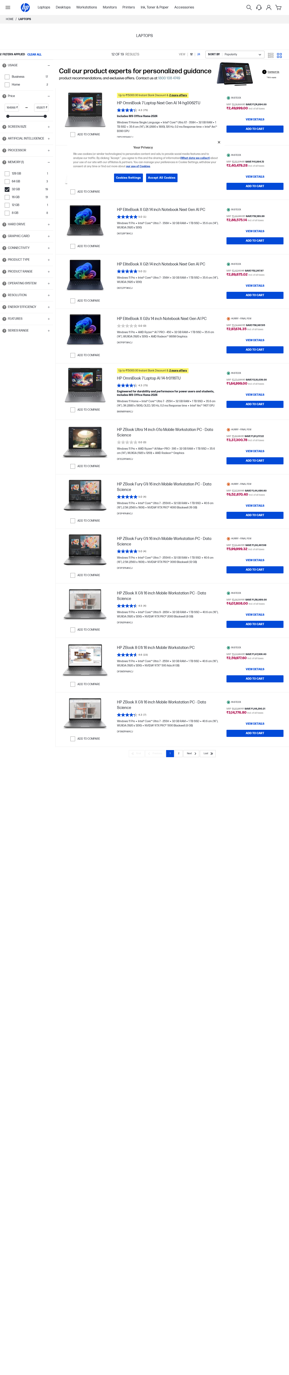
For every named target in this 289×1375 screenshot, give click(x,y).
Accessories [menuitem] (184, 7)
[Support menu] (259, 7)
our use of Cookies (138, 166)
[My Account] (269, 7)
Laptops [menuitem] (44, 7)
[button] (26, 65)
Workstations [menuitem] (86, 7)
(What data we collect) (195, 158)
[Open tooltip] (4, 65)
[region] (146, 163)
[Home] (25, 7)
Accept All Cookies (162, 177)
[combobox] (234, 54)
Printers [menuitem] (128, 7)
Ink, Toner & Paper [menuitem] (155, 7)
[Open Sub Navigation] (7, 7)
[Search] (249, 7)
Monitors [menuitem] (110, 7)
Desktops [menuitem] (63, 7)
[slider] (7, 116)
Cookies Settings (128, 177)
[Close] (219, 142)
